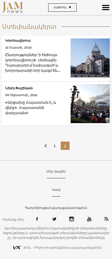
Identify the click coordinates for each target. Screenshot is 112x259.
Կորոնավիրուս (18, 40)
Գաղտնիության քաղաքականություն (56, 208)
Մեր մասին (56, 171)
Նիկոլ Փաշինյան (19, 88)
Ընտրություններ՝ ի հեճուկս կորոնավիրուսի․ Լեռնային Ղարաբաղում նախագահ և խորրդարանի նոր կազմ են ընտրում (31, 62)
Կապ (56, 189)
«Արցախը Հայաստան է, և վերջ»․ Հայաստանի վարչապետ (30, 107)
